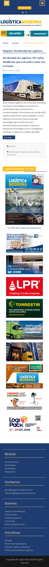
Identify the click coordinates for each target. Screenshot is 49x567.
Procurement (11, 514)
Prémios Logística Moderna (17, 546)
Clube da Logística (13, 517)
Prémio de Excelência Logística (19, 550)
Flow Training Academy (15, 543)
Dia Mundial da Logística (18, 152)
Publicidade (10, 465)
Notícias (12, 146)
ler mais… (9, 137)
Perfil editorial (12, 462)
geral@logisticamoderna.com (19, 489)
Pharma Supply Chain (15, 524)
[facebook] (26, 12)
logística (36, 152)
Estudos (8, 540)
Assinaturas (10, 468)
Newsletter (10, 471)
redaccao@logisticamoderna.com (20, 493)
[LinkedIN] (22, 12)
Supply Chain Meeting (15, 511)
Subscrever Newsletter (30, 228)
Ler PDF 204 (13, 228)
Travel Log (10, 521)
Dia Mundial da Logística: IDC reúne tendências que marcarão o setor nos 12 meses (24, 62)
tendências (11, 154)
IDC (30, 152)
